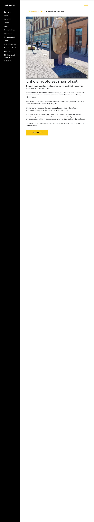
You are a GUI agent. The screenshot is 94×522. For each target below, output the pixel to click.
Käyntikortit (8, 51)
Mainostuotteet (10, 48)
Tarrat (6, 23)
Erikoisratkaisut (10, 44)
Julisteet (7, 19)
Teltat (6, 41)
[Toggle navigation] (86, 5)
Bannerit (7, 12)
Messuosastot (9, 37)
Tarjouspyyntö (37, 132)
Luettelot (7, 61)
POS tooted (8, 33)
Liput (6, 16)
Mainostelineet (9, 30)
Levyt (6, 26)
